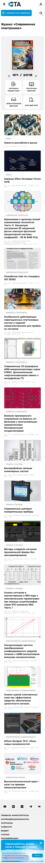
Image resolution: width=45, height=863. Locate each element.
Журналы (7, 823)
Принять (37, 855)
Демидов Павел (19, 748)
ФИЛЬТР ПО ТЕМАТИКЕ (18, 13)
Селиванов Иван (19, 283)
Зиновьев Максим (12, 244)
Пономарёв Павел (20, 475)
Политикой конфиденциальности (13, 858)
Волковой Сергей (19, 791)
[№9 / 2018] (9, 76)
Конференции (9, 838)
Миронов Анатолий (20, 661)
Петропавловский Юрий (22, 332)
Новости (6, 827)
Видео (5, 831)
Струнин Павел (10, 613)
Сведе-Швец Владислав (14, 242)
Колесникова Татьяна (21, 707)
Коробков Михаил (19, 185)
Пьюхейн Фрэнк (19, 434)
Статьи (5, 835)
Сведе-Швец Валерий (21, 241)
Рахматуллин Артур (20, 559)
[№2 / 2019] (36, 76)
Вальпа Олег (17, 382)
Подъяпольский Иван (21, 515)
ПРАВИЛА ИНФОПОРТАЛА (15, 815)
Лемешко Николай (20, 611)
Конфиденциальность (15, 819)
